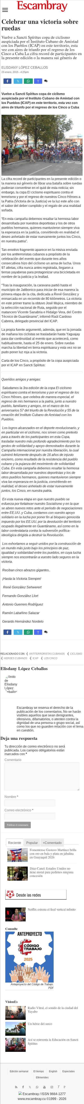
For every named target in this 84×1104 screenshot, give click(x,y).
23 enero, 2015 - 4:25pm (15, 72)
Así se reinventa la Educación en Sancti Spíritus (53, 1041)
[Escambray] (42, 6)
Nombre (11, 796)
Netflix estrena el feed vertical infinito (52, 909)
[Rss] (16, 1087)
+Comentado (52, 843)
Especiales (68, 1071)
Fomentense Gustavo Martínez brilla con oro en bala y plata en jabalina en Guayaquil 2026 (53, 853)
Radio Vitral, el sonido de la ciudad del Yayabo (53, 1010)
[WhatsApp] (37, 1087)
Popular (32, 843)
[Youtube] (44, 1087)
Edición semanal (19, 1071)
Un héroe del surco (40, 1023)
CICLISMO (76, 653)
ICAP (35, 658)
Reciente (14, 843)
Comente (55, 81)
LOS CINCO (50, 658)
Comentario (12, 760)
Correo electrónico (18, 810)
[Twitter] (29, 1087)
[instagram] (51, 1087)
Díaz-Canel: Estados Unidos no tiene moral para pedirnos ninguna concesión (51, 872)
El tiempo (38, 1071)
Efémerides (42, 1077)
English (53, 1071)
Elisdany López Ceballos (24, 67)
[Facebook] (23, 1087)
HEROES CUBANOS (15, 658)
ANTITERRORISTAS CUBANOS (47, 653)
